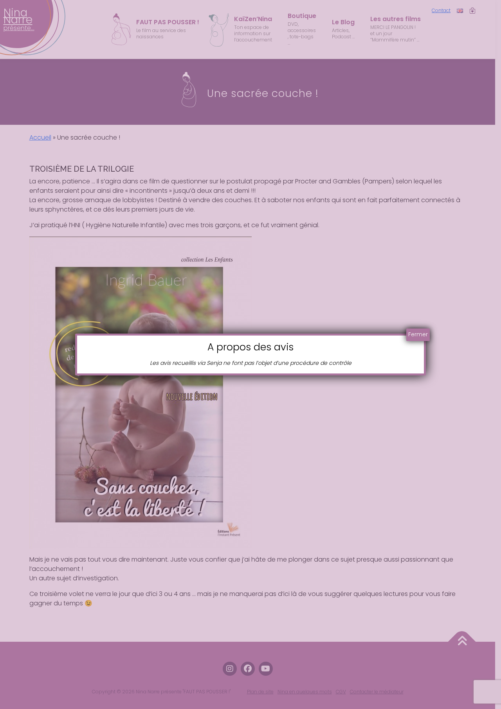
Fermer (418, 334)
